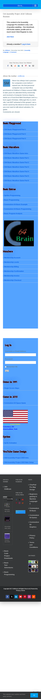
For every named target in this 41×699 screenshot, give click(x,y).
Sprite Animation (10, 443)
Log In (7, 371)
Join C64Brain (7, 488)
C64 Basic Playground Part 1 (15, 129)
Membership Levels (11, 262)
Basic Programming (11, 200)
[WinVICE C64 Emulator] (7, 536)
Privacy (18, 590)
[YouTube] (22, 499)
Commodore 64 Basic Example (15, 204)
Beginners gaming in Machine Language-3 (33, 499)
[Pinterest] (16, 503)
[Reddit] (22, 503)
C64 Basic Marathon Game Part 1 (16, 158)
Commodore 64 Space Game (15, 403)
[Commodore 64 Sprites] (7, 505)
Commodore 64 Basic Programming (17, 209)
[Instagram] (19, 503)
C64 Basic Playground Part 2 (15, 134)
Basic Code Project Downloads (8, 554)
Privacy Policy (32, 537)
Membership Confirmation (14, 271)
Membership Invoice (11, 276)
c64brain (7, 50)
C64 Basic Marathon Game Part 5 (16, 176)
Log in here (26, 44)
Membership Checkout (12, 280)
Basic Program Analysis (13, 213)
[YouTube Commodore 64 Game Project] (7, 519)
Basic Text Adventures (8, 565)
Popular (5, 498)
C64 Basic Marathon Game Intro (16, 153)
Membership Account (12, 257)
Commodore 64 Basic (33, 509)
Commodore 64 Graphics (33, 524)
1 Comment (13, 52)
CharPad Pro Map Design (33, 487)
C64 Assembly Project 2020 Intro (16, 458)
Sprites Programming (12, 195)
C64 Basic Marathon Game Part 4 (16, 171)
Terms (23, 590)
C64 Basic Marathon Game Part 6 (16, 180)
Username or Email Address (15, 351)
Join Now (10, 37)
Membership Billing (11, 267)
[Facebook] (16, 499)
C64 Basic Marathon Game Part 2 (16, 162)
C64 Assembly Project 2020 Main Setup (19, 462)
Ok (34, 695)
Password (9, 359)
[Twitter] (19, 499)
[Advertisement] (20, 308)
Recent (9, 499)
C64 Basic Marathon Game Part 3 (16, 167)
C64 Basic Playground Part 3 (15, 138)
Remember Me (12, 367)
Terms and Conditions (33, 545)
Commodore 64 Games (33, 516)
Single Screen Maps (11, 388)
